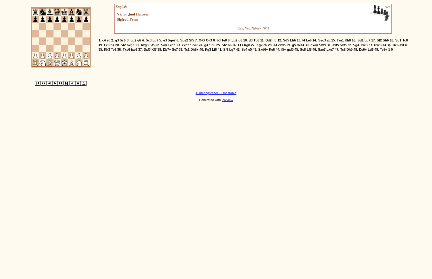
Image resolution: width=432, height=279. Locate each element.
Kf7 (154, 49)
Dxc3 (378, 45)
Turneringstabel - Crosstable (216, 93)
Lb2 (234, 40)
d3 (250, 40)
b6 (230, 45)
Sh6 (386, 40)
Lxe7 (330, 49)
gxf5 (290, 49)
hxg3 (130, 45)
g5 (294, 45)
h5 (274, 40)
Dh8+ (194, 49)
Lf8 (214, 49)
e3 (165, 40)
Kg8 (247, 45)
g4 (206, 45)
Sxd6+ (263, 49)
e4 (275, 45)
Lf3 (240, 45)
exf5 (335, 45)
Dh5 (349, 49)
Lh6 (293, 40)
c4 (104, 40)
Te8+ (383, 49)
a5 (328, 40)
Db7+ (167, 49)
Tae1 (340, 40)
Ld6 (371, 49)
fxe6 (134, 49)
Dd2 (269, 40)
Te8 (224, 40)
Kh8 (348, 40)
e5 (108, 40)
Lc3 (107, 45)
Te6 (113, 49)
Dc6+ (363, 49)
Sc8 (303, 49)
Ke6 (272, 49)
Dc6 (395, 45)
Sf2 (379, 40)
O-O (202, 40)
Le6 (309, 40)
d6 (240, 40)
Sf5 (191, 40)
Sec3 (322, 40)
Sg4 (356, 45)
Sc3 (149, 40)
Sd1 (361, 40)
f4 (303, 40)
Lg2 (133, 40)
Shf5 (322, 45)
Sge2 (184, 40)
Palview (227, 100)
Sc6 (123, 40)
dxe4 (300, 45)
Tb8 (256, 40)
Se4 (164, 45)
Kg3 (208, 49)
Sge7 (172, 40)
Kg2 (259, 45)
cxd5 (185, 45)
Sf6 (225, 49)
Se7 (175, 49)
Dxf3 (147, 49)
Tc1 (187, 49)
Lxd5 (171, 45)
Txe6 (126, 49)
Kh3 (107, 49)
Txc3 (364, 45)
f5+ (283, 49)
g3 (117, 40)
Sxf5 (343, 45)
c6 (265, 45)
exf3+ (404, 45)
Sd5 (286, 40)
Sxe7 (322, 49)
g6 (139, 40)
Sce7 (194, 45)
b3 (218, 40)
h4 (112, 45)
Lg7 (155, 40)
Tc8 (405, 40)
